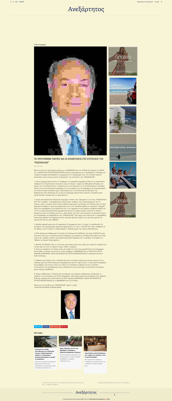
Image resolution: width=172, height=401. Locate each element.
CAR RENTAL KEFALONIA (123, 91)
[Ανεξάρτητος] (86, 9)
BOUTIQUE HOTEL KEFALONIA (123, 120)
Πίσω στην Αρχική (40, 44)
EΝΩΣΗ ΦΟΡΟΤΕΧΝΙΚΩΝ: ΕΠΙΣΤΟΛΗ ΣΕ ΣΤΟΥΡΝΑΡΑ (113, 383)
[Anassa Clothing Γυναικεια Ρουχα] (123, 76)
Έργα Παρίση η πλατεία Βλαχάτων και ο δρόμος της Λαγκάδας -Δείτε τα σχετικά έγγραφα (95, 355)
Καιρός (157, 2)
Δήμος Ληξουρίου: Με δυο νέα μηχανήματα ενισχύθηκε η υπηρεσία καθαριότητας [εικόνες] (70, 350)
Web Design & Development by (100, 399)
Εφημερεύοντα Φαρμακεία (145, 2)
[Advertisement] (86, 29)
